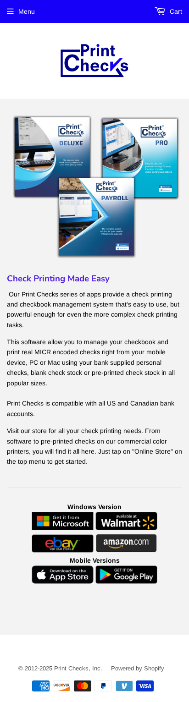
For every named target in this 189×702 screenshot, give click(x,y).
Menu (26, 11)
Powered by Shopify (137, 668)
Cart (175, 11)
